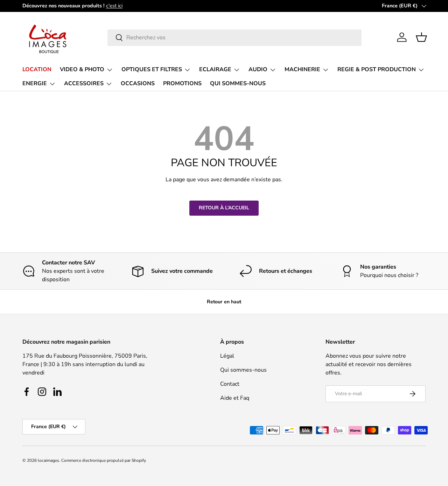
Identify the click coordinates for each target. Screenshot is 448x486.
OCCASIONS (138, 83)
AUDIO (257, 69)
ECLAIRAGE (215, 69)
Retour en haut (224, 301)
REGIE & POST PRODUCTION (376, 69)
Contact (229, 384)
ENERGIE (34, 83)
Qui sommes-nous (243, 370)
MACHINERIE (302, 69)
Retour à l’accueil (224, 207)
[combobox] (234, 37)
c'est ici (114, 5)
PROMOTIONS (182, 83)
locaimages (48, 460)
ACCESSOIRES (84, 83)
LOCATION (36, 69)
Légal (227, 356)
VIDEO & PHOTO (82, 69)
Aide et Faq (234, 398)
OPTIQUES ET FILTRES (151, 69)
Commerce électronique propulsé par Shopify (103, 460)
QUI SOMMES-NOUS (238, 83)
